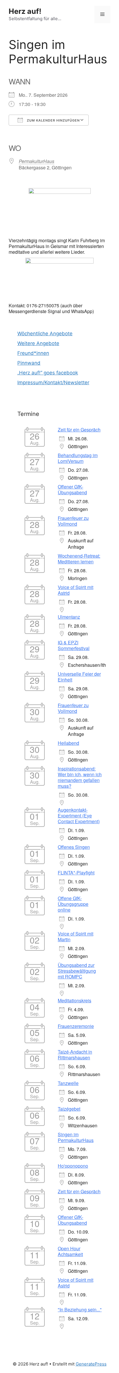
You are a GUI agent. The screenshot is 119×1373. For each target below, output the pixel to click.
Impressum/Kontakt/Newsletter (53, 382)
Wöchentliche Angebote (44, 333)
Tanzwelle (68, 1083)
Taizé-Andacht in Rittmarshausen (75, 1054)
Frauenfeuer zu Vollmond (73, 521)
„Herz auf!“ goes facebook (47, 373)
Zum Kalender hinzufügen (53, 120)
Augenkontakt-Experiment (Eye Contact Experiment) (79, 815)
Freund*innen (33, 353)
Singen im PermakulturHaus (76, 1137)
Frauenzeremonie (76, 1026)
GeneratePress (91, 1364)
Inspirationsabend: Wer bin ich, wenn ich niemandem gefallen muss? (80, 777)
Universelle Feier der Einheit (79, 677)
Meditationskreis (74, 1000)
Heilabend (68, 743)
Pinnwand (28, 363)
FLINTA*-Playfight (76, 872)
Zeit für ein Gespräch (79, 429)
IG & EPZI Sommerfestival (74, 645)
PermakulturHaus (36, 161)
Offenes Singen (74, 847)
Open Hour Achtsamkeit (70, 1251)
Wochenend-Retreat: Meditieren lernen (79, 558)
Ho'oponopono (73, 1165)
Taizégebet (69, 1108)
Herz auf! (25, 11)
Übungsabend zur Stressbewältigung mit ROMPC (77, 971)
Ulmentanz (69, 616)
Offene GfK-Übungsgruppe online (73, 904)
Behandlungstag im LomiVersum (78, 458)
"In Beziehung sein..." (80, 1309)
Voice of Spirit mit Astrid (75, 590)
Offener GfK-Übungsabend (72, 489)
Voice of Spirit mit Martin (75, 936)
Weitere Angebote (38, 343)
